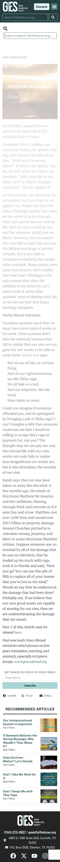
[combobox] (25, 17)
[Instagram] (45, 856)
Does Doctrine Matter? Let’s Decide (18, 759)
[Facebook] (13, 856)
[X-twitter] (24, 856)
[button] (54, 6)
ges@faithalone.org (42, 832)
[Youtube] (34, 856)
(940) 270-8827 (15, 832)
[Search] (53, 17)
